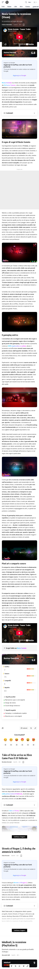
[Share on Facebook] (12, 966)
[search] (26, 2)
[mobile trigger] (3, 2)
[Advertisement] (19, 190)
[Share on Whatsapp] (19, 966)
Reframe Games (10, 85)
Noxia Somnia (21, 648)
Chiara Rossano (5, 855)
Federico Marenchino (7, 24)
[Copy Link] (27, 966)
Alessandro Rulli (6, 955)
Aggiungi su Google (19, 75)
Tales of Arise (14, 811)
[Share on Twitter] (16, 966)
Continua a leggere (19, 837)
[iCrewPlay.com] (7, 2)
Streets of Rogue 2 (20, 883)
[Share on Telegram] (23, 966)
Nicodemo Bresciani (7, 762)
